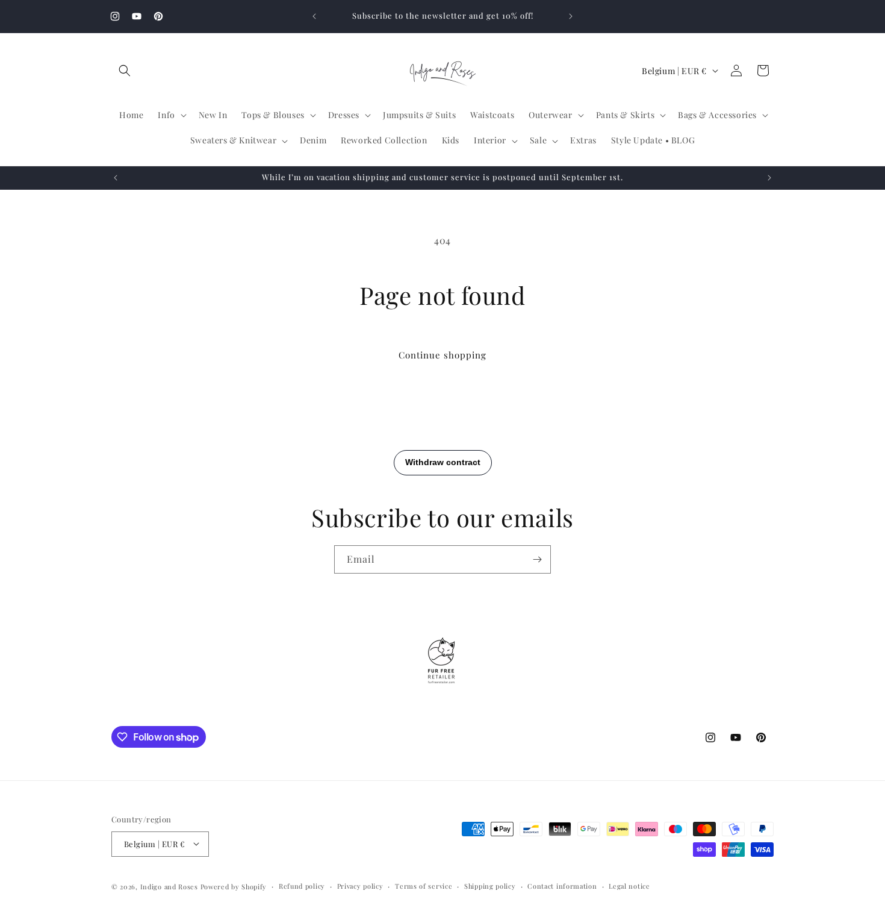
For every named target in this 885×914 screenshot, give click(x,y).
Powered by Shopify (233, 886)
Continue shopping (442, 355)
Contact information (562, 885)
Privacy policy (360, 885)
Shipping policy (490, 885)
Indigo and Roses (169, 886)
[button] (124, 70)
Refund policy (302, 885)
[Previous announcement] (314, 16)
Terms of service (423, 885)
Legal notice (629, 885)
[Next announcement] (570, 16)
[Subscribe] (537, 559)
